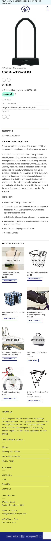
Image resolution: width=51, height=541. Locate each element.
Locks (34, 108)
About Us (6, 484)
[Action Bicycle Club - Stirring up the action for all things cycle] (25, 9)
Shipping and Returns (11, 452)
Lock (7, 111)
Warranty (5, 447)
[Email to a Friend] (8, 117)
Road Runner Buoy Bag (11, 392)
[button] (3, 9)
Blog (4, 479)
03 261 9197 (13, 511)
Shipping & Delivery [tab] (11, 136)
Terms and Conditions (11, 456)
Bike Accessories (19, 68)
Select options (10, 281)
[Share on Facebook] (4, 117)
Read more (32, 360)
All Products (6, 68)
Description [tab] (7, 131)
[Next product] (4, 80)
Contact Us (6, 489)
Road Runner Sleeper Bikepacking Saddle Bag (36, 314)
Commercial (7, 475)
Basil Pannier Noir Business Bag (37, 353)
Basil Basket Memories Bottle (38, 273)
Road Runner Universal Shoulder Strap (10, 274)
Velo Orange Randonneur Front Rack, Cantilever (11, 353)
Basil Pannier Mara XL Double (13, 313)
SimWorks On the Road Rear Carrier (38, 393)
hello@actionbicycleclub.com (14, 514)
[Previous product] (8, 80)
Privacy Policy (8, 461)
